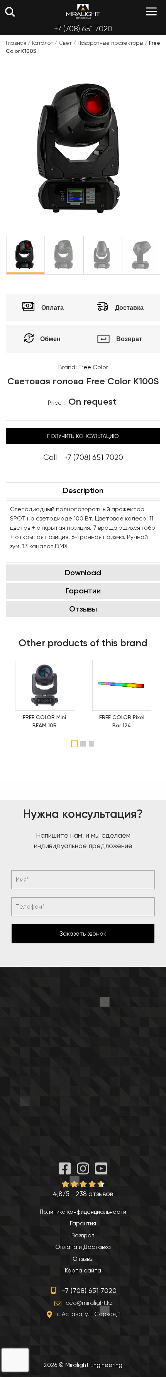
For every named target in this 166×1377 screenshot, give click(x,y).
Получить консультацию (83, 436)
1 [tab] (75, 744)
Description (83, 490)
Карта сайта (83, 1270)
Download (83, 572)
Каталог (42, 43)
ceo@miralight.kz (89, 1302)
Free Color (93, 367)
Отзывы (83, 608)
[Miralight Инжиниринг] (83, 11)
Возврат (83, 1235)
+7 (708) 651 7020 (83, 28)
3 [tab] (92, 744)
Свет (65, 43)
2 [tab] (84, 744)
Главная (16, 43)
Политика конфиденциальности (83, 1211)
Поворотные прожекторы (110, 43)
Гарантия (83, 1223)
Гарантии (83, 590)
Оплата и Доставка (83, 1247)
